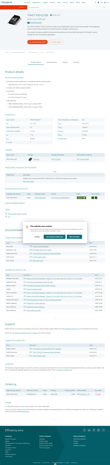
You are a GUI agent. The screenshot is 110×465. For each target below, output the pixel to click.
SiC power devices (10, 447)
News (78, 2)
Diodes (7, 441)
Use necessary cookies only (54, 237)
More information (28, 181)
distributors (25, 411)
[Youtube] (103, 430)
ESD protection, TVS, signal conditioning (17, 443)
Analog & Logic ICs (10, 454)
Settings (37, 237)
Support (52, 2)
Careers (65, 2)
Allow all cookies (74, 237)
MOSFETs (8, 445)
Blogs (84, 2)
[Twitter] (84, 430)
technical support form (71, 328)
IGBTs (7, 452)
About (72, 2)
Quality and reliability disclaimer (15, 203)
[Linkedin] (89, 430)
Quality (45, 2)
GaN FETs (8, 450)
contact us (35, 333)
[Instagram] (98, 430)
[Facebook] (93, 430)
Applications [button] (36, 2)
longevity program (63, 370)
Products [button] (27, 2)
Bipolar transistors (10, 439)
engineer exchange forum (23, 333)
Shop (58, 2)
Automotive (8, 456)
